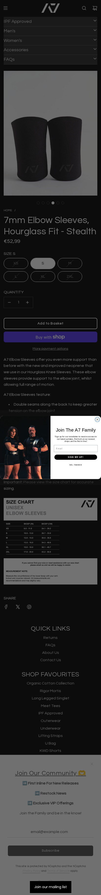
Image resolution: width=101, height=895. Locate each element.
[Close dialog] (97, 419)
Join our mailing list (50, 886)
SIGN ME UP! (76, 457)
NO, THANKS (76, 465)
